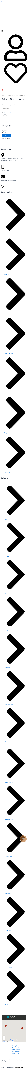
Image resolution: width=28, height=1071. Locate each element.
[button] (14, 31)
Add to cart (6, 136)
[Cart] (3, 90)
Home (3, 95)
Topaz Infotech (19, 1067)
